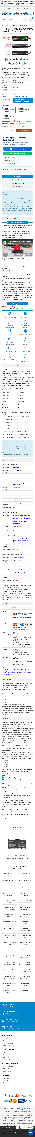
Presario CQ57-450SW (24, 437)
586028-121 (5, 401)
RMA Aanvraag (7, 1059)
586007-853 (21, 398)
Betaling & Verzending (17, 183)
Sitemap (5, 1085)
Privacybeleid (6, 1045)
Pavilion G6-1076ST (7, 423)
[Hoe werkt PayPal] (25, 1101)
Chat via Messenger (19, 149)
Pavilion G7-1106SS (23, 431)
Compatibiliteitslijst (17, 179)
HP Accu (9, 26)
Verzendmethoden (8, 1066)
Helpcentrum (29, 8)
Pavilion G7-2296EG (7, 437)
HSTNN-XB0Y (21, 407)
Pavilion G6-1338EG (7, 425)
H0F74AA (4, 404)
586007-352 (5, 395)
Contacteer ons (21, 8)
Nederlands (10, 8)
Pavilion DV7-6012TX (23, 417)
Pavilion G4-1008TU (7, 420)
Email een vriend (21, 169)
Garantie (5, 1041)
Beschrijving (17, 176)
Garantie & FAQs (17, 187)
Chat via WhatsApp (19, 153)
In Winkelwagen (25, 130)
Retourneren (6, 1057)
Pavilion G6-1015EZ (23, 420)
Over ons (5, 1038)
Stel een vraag (8, 169)
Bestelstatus (6, 1055)
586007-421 (21, 395)
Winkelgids (6, 1052)
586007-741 (5, 398)
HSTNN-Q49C (21, 404)
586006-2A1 (21, 392)
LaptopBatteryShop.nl (19, 1108)
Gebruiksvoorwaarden (9, 1043)
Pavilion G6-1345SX (23, 425)
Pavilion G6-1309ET (23, 423)
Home (3, 26)
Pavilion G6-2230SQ (7, 431)
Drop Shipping (6, 1071)
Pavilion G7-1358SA (7, 434)
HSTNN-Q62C (5, 407)
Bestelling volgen (7, 1082)
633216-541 (21, 401)
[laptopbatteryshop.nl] (17, 15)
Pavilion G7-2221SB (23, 434)
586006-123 (5, 392)
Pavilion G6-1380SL (7, 428)
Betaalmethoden (7, 1068)
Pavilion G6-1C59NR (23, 428)
